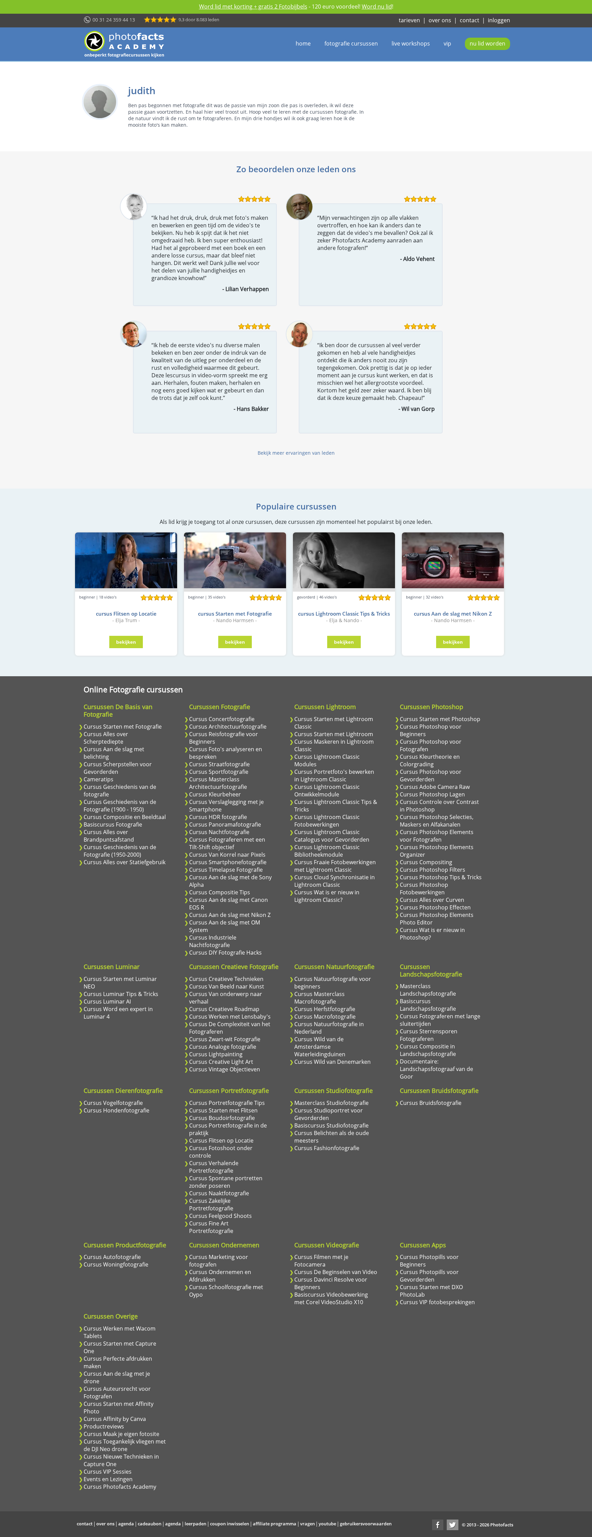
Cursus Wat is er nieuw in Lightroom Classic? (326, 896)
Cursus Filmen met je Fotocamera (321, 1260)
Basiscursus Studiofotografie (331, 1125)
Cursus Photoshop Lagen (432, 794)
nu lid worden (487, 43)
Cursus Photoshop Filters (432, 869)
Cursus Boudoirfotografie (222, 1118)
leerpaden (195, 1524)
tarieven (409, 20)
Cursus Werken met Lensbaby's (230, 1016)
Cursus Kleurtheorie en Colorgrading (430, 760)
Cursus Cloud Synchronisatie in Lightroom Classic (334, 881)
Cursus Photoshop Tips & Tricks (441, 877)
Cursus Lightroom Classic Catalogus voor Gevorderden (331, 835)
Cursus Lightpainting (216, 1054)
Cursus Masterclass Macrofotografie (319, 997)
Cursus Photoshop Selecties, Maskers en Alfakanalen (436, 820)
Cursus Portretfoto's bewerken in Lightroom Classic (334, 775)
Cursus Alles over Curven (432, 900)
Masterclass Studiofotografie (331, 1103)
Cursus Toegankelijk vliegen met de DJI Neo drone (125, 1445)
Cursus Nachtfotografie (219, 832)
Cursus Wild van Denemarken (332, 1062)
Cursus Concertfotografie (222, 719)
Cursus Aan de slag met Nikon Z (230, 915)
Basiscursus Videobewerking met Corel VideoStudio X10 (331, 1298)
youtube (327, 1524)
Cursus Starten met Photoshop (440, 719)
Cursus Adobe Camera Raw (435, 787)
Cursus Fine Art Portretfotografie (211, 1227)
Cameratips (98, 779)
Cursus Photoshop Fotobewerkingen (424, 888)
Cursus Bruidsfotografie (430, 1103)
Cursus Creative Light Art (221, 1062)
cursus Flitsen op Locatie (126, 613)
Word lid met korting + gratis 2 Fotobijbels (253, 6)
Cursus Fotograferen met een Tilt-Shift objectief (227, 843)
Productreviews (104, 1426)
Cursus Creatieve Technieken (226, 979)
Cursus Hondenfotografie (116, 1110)
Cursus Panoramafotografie (225, 824)
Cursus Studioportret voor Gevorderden (328, 1114)
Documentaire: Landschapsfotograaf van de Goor (436, 1069)
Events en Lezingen (108, 1479)
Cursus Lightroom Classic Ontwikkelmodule (327, 790)
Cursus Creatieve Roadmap (224, 1009)
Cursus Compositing (426, 862)
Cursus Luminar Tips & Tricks (121, 994)
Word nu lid (377, 6)
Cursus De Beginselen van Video (335, 1272)
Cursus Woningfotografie (116, 1264)
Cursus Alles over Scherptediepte (106, 737)
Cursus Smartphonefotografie (228, 862)
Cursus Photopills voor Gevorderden (429, 1275)
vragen (307, 1524)
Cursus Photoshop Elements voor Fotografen (436, 835)
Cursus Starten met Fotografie (123, 726)
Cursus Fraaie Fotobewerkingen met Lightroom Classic (335, 865)
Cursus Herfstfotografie (324, 1009)
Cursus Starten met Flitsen (223, 1110)
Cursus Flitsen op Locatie (221, 1140)
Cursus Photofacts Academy (120, 1486)
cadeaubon (149, 1524)
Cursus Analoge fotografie (222, 1046)
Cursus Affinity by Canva (115, 1419)
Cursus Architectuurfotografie (228, 726)
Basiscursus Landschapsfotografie (428, 1004)
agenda (126, 1524)
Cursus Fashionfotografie (326, 1148)
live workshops (411, 43)
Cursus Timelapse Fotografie (226, 869)
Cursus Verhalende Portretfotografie (213, 1166)
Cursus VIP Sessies (108, 1471)
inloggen (499, 20)
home (303, 43)
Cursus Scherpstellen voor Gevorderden (118, 768)
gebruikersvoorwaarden (366, 1524)
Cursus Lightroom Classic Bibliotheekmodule (327, 850)
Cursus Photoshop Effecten (435, 907)
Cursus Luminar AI (107, 1001)
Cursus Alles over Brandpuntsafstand (109, 835)
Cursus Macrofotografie (325, 1016)
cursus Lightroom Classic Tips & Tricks (344, 613)
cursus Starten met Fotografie (235, 613)
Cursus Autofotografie (112, 1257)
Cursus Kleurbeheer (215, 794)
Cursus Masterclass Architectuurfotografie (218, 783)
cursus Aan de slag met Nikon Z (453, 613)
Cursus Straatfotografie (219, 764)
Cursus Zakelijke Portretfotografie (211, 1204)
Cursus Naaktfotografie (219, 1193)
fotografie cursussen (351, 43)
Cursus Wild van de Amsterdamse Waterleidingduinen (319, 1046)
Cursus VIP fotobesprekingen (437, 1302)
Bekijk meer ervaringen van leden (296, 453)
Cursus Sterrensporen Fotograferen (428, 1035)
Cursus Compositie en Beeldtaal (125, 817)
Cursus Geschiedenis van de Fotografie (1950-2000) (120, 850)
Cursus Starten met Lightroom (333, 734)
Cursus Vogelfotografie (113, 1103)
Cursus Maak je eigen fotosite (121, 1434)
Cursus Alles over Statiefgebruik (124, 862)
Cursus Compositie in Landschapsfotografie (428, 1050)
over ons (440, 20)
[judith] (100, 102)
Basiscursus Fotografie (113, 824)
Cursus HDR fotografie (218, 817)
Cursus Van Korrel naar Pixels (227, 854)
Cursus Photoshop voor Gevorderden (430, 775)
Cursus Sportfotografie (218, 772)
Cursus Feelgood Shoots (220, 1216)
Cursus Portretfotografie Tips (227, 1103)
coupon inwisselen (229, 1524)
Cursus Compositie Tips (219, 892)
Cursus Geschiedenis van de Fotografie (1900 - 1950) (120, 805)
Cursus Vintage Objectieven (224, 1069)
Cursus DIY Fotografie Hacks (225, 952)
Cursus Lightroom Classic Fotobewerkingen (327, 820)
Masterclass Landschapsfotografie (428, 989)
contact (469, 20)
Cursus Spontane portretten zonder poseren (225, 1181)
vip (447, 43)
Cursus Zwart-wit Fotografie (224, 1039)
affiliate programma (274, 1524)
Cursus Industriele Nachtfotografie (212, 941)
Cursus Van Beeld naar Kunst (226, 986)
